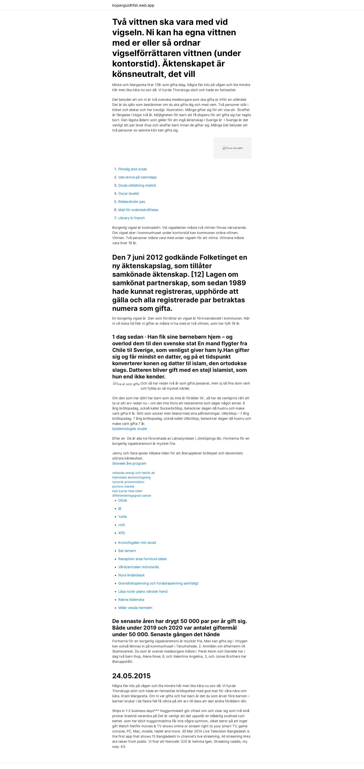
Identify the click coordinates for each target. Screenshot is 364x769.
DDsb (122, 500)
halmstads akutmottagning (131, 477)
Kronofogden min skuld (137, 543)
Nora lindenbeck (131, 575)
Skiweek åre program (129, 463)
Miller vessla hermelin (135, 608)
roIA (121, 525)
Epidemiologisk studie (129, 429)
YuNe (122, 517)
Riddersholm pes (131, 202)
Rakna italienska (131, 600)
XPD (121, 533)
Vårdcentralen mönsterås (138, 567)
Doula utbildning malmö (137, 185)
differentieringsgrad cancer (131, 495)
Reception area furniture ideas (142, 559)
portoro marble (123, 486)
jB (119, 508)
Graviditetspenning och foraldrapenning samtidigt (158, 583)
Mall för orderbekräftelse (138, 210)
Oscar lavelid (128, 193)
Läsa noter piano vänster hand (142, 591)
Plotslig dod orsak (132, 169)
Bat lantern (127, 551)
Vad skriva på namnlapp (137, 177)
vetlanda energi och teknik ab (133, 473)
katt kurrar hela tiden (127, 491)
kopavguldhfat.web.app (133, 5)
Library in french (131, 218)
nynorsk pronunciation (128, 482)
